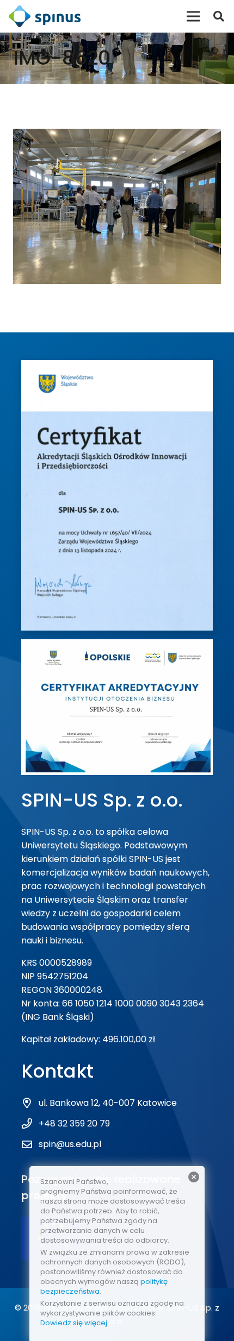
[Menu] (193, 16)
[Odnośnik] (45, 16)
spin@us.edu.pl (70, 1144)
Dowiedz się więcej (73, 1323)
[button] (219, 16)
